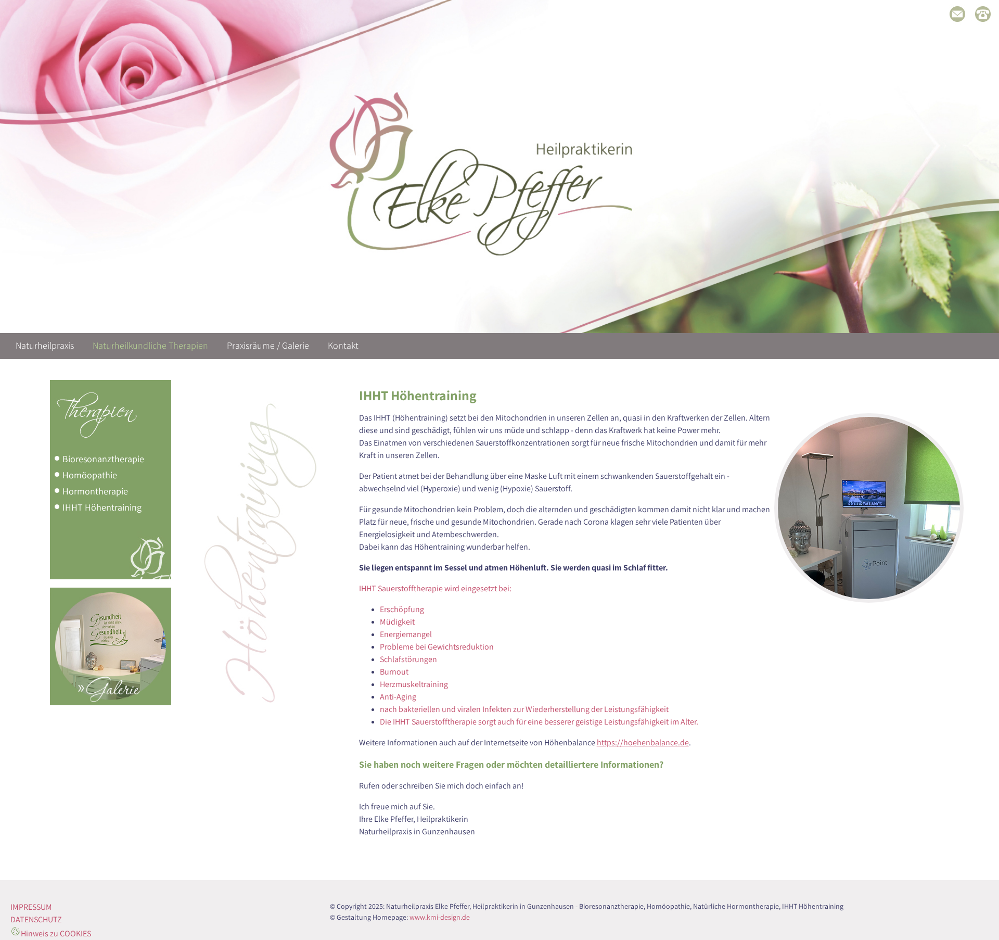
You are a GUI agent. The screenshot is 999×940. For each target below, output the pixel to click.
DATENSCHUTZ (36, 919)
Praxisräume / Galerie (268, 345)
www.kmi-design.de (439, 917)
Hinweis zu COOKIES (56, 933)
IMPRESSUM (31, 906)
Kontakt (343, 345)
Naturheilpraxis (45, 345)
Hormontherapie (95, 490)
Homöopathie (89, 474)
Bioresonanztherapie (103, 458)
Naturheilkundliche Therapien (150, 345)
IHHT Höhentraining (102, 506)
